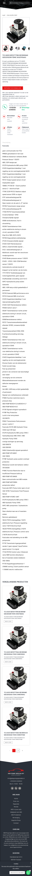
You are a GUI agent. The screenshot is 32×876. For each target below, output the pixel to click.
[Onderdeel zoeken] (10, 3)
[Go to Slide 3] (18, 48)
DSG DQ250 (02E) (12, 15)
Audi (3, 15)
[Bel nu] (16, 788)
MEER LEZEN (8, 621)
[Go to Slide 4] (24, 48)
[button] (4, 3)
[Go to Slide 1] (5, 48)
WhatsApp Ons (25, 109)
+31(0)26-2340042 (12, 109)
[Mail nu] (19, 788)
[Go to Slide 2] (12, 48)
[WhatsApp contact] (28, 872)
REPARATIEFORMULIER (12, 88)
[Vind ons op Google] (12, 788)
